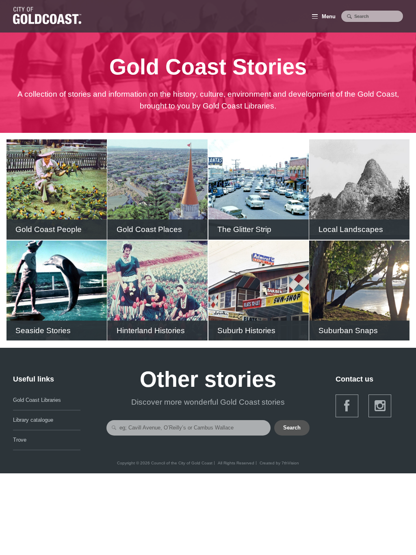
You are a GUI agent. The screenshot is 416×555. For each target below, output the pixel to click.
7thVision (290, 463)
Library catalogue (33, 420)
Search (292, 428)
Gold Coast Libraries (37, 400)
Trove (19, 440)
